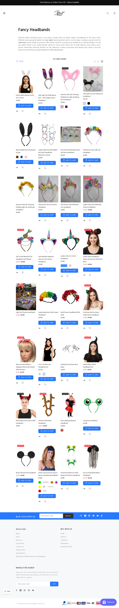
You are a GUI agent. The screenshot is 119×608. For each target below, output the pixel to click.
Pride (62, 533)
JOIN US (68, 516)
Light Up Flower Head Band (25, 312)
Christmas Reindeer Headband (44, 422)
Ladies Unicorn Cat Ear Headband (68, 257)
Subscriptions (20, 553)
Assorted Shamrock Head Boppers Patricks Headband (70, 474)
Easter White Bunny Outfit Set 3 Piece (25, 96)
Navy (44, 491)
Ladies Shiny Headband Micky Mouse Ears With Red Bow (92, 259)
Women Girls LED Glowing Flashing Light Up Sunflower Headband (25, 207)
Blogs (18, 533)
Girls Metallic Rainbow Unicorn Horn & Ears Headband (46, 259)
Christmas (64, 540)
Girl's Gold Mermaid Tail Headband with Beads (24, 258)
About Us (19, 540)
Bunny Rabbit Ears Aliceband (25, 150)
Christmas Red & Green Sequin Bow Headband (91, 313)
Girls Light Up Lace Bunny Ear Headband (93, 95)
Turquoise (50, 486)
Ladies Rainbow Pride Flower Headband (48, 313)
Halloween (64, 543)
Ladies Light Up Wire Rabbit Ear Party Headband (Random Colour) (47, 152)
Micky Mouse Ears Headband (26, 472)
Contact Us (20, 546)
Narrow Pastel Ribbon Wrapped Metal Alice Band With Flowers (25, 367)
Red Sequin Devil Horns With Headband (26, 422)
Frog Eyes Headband (90, 420)
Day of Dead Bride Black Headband (91, 474)
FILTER (21, 61)
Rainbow (63, 266)
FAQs (18, 537)
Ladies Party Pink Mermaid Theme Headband (92, 206)
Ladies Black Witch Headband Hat (89, 365)
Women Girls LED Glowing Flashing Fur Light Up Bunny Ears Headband (70, 97)
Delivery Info (20, 550)
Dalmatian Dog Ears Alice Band (69, 365)
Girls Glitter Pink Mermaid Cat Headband (69, 206)
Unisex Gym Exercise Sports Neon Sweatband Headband (48, 474)
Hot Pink (45, 482)
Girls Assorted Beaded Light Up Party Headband (70, 151)
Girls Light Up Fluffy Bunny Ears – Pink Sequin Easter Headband (47, 98)
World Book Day (66, 546)
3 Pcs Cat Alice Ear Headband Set (44, 365)
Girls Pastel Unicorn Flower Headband (47, 206)
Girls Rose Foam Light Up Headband (91, 151)
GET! (54, 584)
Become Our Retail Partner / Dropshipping (30, 556)
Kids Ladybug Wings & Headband (68, 422)
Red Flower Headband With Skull (70, 313)
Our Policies (20, 543)
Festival (63, 537)
